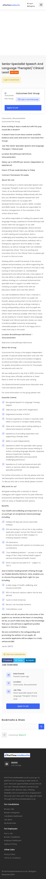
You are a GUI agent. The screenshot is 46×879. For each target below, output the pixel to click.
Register (32, 6)
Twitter (20, 660)
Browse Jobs (9, 809)
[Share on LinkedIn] (19, 734)
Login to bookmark (11, 80)
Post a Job (8, 833)
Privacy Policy (9, 854)
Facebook (8, 660)
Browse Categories (11, 812)
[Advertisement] (23, 32)
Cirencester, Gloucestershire (25, 685)
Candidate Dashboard (13, 816)
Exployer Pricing (10, 844)
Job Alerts (8, 819)
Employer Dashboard (12, 840)
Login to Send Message (29, 99)
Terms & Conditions (12, 858)
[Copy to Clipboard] (41, 726)
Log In (31, 3)
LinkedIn (31, 660)
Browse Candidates (12, 837)
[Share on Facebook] (9, 734)
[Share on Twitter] (14, 734)
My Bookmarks (10, 823)
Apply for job (12, 108)
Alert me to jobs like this (15, 654)
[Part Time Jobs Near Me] (11, 3)
